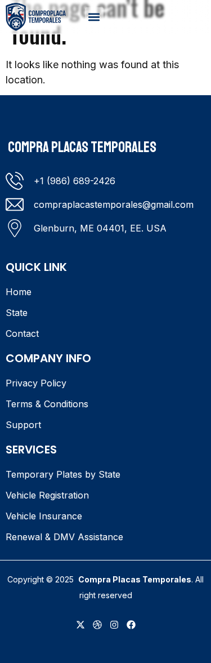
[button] (94, 16)
